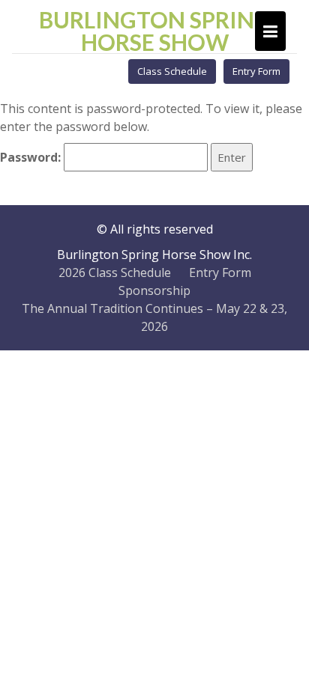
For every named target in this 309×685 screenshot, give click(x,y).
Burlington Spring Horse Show (155, 30)
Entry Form (256, 71)
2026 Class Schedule (114, 272)
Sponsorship (154, 290)
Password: (32, 157)
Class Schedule (172, 71)
